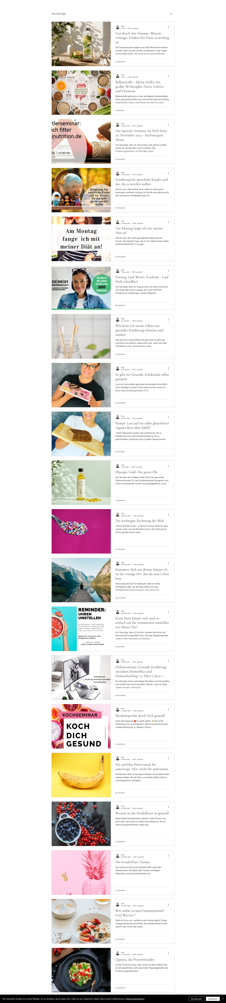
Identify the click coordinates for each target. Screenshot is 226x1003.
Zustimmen (212, 999)
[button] (171, 14)
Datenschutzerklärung (135, 999)
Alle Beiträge (59, 13)
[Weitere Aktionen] (169, 27)
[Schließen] (222, 999)
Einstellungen (196, 999)
